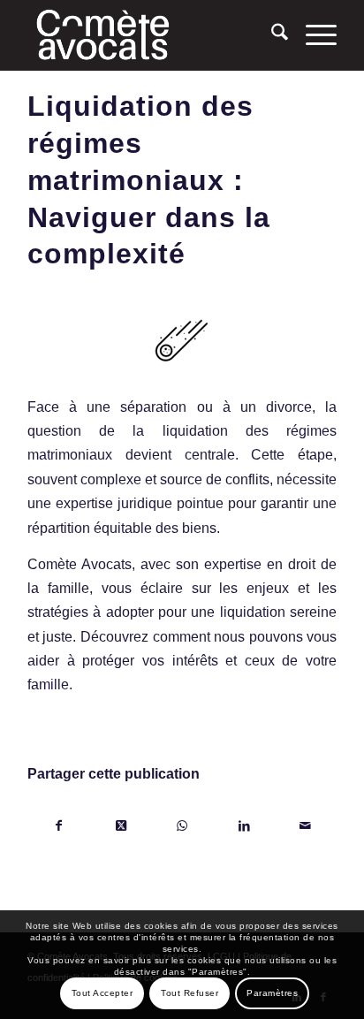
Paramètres (272, 993)
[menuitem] (271, 35)
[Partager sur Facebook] (59, 826)
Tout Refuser (189, 993)
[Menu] (312, 35)
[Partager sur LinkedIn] (244, 826)
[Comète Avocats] (151, 35)
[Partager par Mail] (305, 826)
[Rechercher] (271, 35)
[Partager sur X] (121, 826)
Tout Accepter (102, 993)
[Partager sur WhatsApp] (182, 826)
